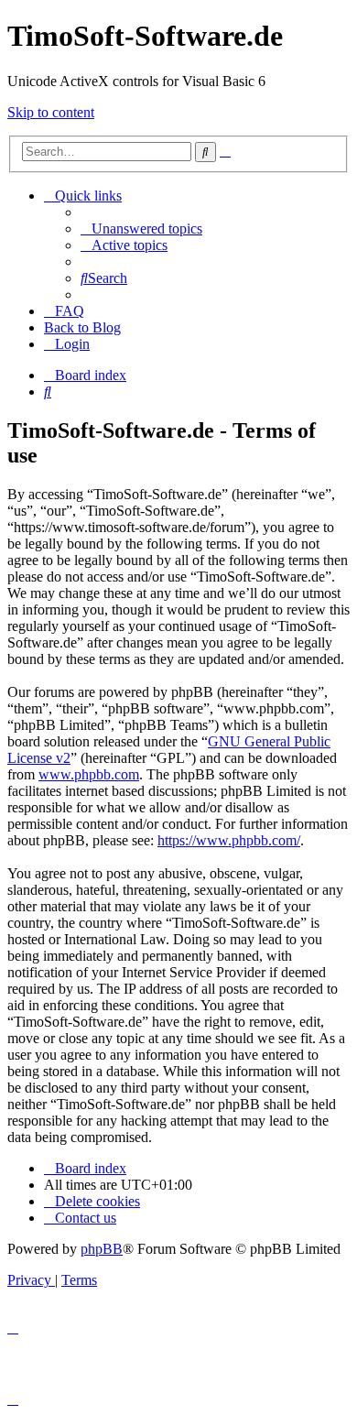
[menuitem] (141, 228)
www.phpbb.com (88, 774)
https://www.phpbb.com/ (228, 840)
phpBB (102, 1249)
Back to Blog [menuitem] (82, 327)
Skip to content (50, 112)
